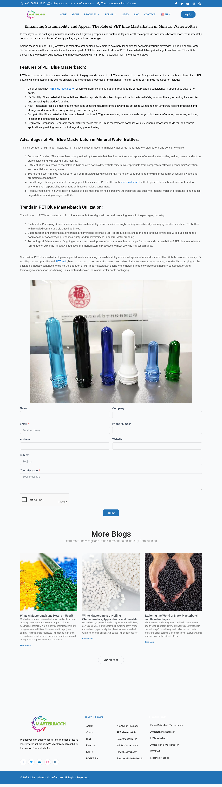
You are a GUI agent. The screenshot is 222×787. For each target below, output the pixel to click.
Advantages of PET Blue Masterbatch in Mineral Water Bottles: (79, 139)
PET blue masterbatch (62, 88)
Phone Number (121, 423)
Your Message (29, 470)
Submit (111, 513)
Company (118, 408)
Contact (149, 14)
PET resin (61, 261)
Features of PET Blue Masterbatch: (53, 67)
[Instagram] (55, 762)
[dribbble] (47, 762)
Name (23, 408)
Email (23, 423)
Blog (136, 14)
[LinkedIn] (39, 762)
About (75, 14)
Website (117, 439)
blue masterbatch (130, 182)
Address (25, 439)
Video (125, 14)
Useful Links (94, 717)
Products (90, 14)
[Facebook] (176, 3)
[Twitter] (182, 3)
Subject (24, 455)
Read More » (25, 645)
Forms (109, 14)
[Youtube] (187, 3)
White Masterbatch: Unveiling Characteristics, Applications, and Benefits (109, 617)
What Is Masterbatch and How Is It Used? (46, 615)
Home (63, 14)
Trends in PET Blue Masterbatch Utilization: (61, 207)
